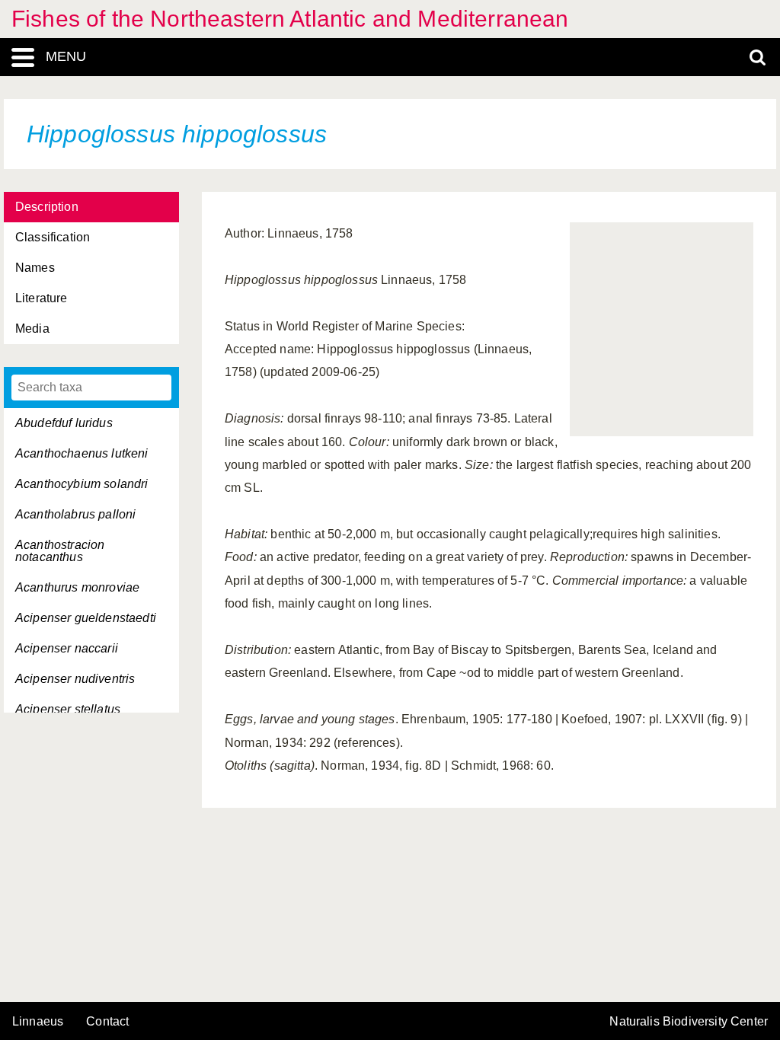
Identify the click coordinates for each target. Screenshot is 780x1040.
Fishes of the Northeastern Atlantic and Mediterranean (289, 18)
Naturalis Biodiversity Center (688, 1022)
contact (107, 1021)
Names (35, 267)
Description (46, 206)
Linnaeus (37, 1022)
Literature (41, 298)
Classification (52, 237)
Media (32, 328)
